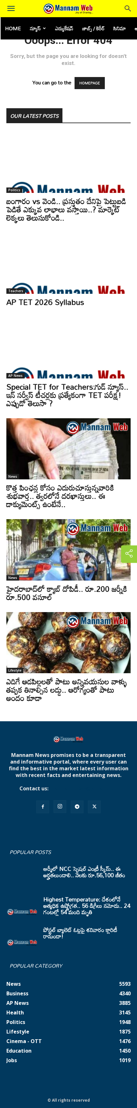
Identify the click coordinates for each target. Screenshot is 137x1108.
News (12, 476)
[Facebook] (42, 807)
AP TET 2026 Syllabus (45, 301)
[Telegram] (77, 807)
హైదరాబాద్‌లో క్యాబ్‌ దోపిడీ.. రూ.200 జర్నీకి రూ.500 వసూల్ (66, 592)
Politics (14, 190)
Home (13, 28)
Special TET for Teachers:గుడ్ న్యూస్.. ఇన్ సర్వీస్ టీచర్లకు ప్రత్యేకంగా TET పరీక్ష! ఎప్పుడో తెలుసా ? (67, 395)
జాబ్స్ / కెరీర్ (93, 28)
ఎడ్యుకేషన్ (64, 28)
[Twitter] (94, 807)
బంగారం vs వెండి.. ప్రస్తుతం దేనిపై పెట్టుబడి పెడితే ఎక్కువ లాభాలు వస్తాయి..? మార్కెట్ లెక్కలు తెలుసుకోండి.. (66, 209)
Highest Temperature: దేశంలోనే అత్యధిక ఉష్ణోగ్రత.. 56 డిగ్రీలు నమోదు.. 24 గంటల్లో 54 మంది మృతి (86, 905)
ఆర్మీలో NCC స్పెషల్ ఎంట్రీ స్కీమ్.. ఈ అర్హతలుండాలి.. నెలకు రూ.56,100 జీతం (84, 872)
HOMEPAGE (89, 83)
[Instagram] (60, 806)
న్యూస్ (35, 28)
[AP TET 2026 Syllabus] (68, 263)
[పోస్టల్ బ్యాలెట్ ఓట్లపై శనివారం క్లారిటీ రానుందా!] (22, 938)
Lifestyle (14, 670)
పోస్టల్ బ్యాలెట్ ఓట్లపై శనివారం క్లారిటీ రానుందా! (80, 933)
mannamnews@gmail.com (84, 788)
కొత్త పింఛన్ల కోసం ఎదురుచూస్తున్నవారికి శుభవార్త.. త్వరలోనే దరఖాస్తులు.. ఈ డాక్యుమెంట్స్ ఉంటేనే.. (60, 496)
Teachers (15, 291)
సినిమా (119, 28)
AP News (15, 375)
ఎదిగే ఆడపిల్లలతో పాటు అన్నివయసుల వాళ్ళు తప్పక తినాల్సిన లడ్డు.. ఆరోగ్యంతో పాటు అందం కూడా (66, 689)
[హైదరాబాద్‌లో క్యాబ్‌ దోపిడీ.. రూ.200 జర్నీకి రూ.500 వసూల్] (68, 550)
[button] (11, 8)
